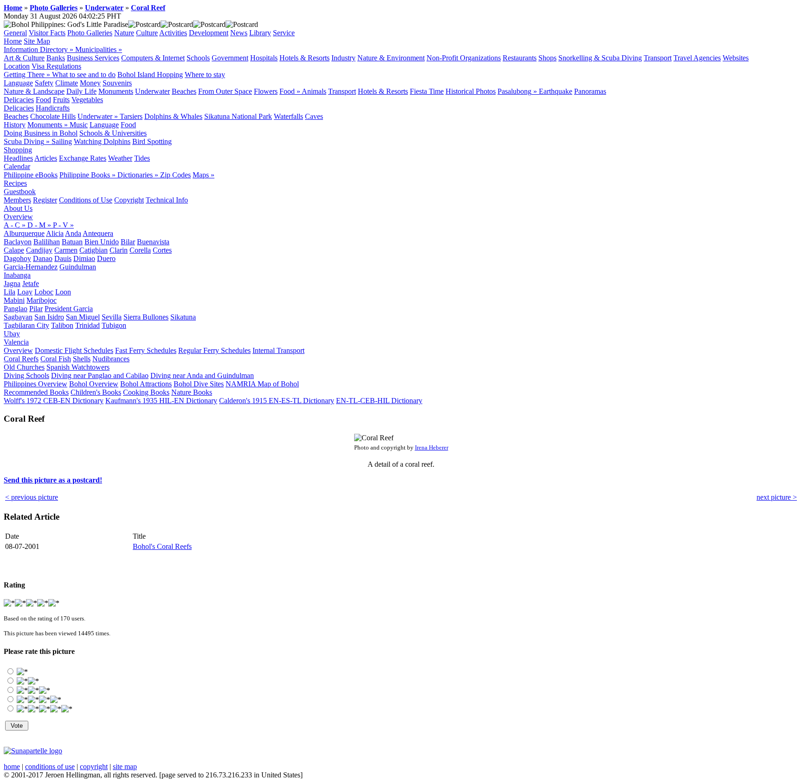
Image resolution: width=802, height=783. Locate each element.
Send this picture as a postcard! (53, 480)
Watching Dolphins (102, 141)
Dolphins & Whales (173, 116)
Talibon (62, 325)
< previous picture (31, 497)
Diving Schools (26, 375)
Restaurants (520, 58)
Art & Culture (24, 58)
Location (17, 66)
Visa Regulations (56, 66)
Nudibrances (110, 359)
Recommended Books (36, 392)
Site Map (37, 41)
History (15, 125)
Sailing (62, 141)
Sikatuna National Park (238, 116)
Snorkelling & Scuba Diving (600, 58)
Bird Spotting (152, 141)
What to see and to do (84, 74)
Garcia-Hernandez (31, 267)
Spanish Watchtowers (78, 367)
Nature (124, 33)
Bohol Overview (93, 384)
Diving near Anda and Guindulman (202, 375)
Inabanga (17, 275)
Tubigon (114, 325)
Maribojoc (41, 300)
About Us (18, 208)
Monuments (115, 91)
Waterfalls (288, 116)
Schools (198, 58)
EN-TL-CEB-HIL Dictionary (379, 401)
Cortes (162, 250)
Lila (9, 292)
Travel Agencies (697, 58)
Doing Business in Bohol (41, 133)
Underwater (104, 8)
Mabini (14, 300)
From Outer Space (225, 91)
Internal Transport (278, 350)
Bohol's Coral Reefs (162, 546)
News (238, 33)
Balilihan (46, 242)
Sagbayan (18, 317)
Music (79, 125)
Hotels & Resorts (304, 58)
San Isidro (49, 317)
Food (43, 100)
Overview (18, 217)
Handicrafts (53, 108)
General (15, 33)
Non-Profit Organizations (464, 58)
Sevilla (112, 317)
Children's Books (96, 392)
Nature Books (191, 392)
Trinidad (87, 325)
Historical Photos (471, 91)
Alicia (55, 233)
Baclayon (18, 242)
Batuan (72, 242)
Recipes (15, 183)
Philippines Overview (35, 384)
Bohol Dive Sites (199, 384)
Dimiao (84, 258)
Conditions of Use (85, 200)
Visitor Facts (47, 33)
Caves (314, 116)
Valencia (16, 342)
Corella (140, 250)
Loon (63, 292)
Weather (120, 158)
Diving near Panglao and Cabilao (100, 375)
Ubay (12, 334)
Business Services (93, 58)
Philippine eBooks (31, 175)
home (12, 766)
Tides (142, 158)
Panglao (15, 309)
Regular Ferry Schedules (214, 350)
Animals (314, 91)
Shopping (18, 150)
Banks (55, 58)
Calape (14, 250)
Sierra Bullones (145, 317)
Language (18, 83)
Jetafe (30, 283)
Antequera (98, 233)
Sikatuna (183, 317)
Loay (24, 292)
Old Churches (24, 367)
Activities (173, 33)
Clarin (119, 250)
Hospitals (264, 58)
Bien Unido (101, 242)
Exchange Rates (82, 158)
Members (17, 200)
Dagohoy (17, 258)
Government (230, 58)
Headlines (18, 158)
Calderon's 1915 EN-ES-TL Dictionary (276, 401)
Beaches (184, 91)
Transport (658, 58)
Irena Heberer (431, 447)
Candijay (39, 250)
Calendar (17, 166)
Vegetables (87, 100)
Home (13, 8)
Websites (736, 58)
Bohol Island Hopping (150, 74)
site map (125, 766)
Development (208, 33)
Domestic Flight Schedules (74, 350)
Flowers (266, 91)
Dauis (62, 258)
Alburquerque (24, 233)
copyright (94, 766)
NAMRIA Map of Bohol (262, 384)
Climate (66, 83)
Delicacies (19, 100)
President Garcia (69, 309)
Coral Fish (55, 359)
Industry (343, 58)
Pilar (36, 309)
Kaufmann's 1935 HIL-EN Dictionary (161, 401)
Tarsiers (131, 116)
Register (45, 200)
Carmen (66, 250)
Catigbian (93, 250)
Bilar (128, 242)
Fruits (61, 100)
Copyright (129, 200)
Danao (42, 258)
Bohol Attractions (146, 384)
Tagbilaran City (26, 325)
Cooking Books (146, 392)
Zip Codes (175, 175)
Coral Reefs (21, 359)
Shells (82, 359)
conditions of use (50, 766)
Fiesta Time (427, 91)
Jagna (12, 283)
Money (90, 83)
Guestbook (20, 192)
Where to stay (205, 74)
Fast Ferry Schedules (145, 350)
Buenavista (153, 242)
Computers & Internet (153, 58)
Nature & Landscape (34, 91)
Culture (147, 33)
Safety (44, 83)
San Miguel (83, 317)
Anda (73, 233)
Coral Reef (148, 8)
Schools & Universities (113, 133)
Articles (45, 158)
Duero (106, 258)
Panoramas (590, 91)
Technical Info (167, 200)
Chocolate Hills (53, 116)
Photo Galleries (54, 8)
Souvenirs (117, 83)
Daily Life (81, 91)
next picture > (777, 497)
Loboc (43, 292)
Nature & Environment (391, 58)
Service (284, 33)
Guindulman (77, 267)
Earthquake (555, 91)
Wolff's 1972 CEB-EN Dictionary (53, 401)
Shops (547, 58)
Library (260, 33)
